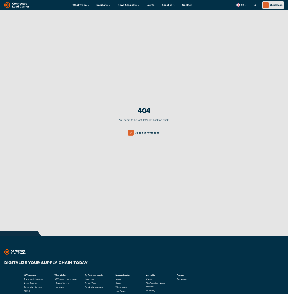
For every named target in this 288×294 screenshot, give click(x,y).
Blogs (118, 283)
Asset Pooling (30, 283)
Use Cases (121, 291)
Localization (90, 279)
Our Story (150, 290)
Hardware (59, 287)
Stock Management (94, 287)
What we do (79, 5)
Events (150, 5)
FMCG (27, 291)
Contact (187, 5)
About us (167, 5)
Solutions (102, 5)
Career (149, 279)
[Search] (255, 5)
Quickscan (181, 279)
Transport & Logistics (33, 279)
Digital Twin (90, 283)
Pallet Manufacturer (33, 287)
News (118, 279)
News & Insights (127, 5)
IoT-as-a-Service (61, 283)
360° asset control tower (65, 279)
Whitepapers (121, 287)
